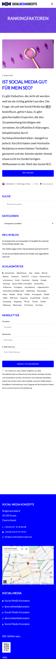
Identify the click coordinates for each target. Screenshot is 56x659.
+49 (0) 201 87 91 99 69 (15, 532)
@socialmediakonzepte (17, 606)
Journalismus (29, 287)
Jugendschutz (43, 287)
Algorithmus (22, 273)
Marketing (30, 291)
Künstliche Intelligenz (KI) (13, 291)
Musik (19, 294)
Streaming (7, 301)
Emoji (17, 280)
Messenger (41, 291)
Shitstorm (14, 298)
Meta (5, 294)
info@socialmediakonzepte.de (18, 537)
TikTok (27, 301)
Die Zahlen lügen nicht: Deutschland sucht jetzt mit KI (25, 249)
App (30, 273)
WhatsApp (17, 305)
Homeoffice (39, 284)
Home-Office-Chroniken (22, 284)
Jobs (4, 657)
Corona (34, 276)
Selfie (5, 298)
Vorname (6, 321)
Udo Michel (10, 184)
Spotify (45, 298)
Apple (37, 273)
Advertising (9, 273)
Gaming (35, 280)
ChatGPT (25, 276)
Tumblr (43, 301)
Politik (27, 294)
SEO (48, 106)
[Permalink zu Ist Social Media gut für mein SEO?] (28, 53)
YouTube (39, 305)
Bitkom (6, 276)
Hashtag (6, 284)
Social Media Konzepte (17, 600)
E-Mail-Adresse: (8, 347)
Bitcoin (45, 273)
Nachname (6, 334)
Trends (35, 301)
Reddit (46, 294)
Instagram (18, 287)
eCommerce (8, 280)
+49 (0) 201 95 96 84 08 (15, 527)
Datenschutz (45, 276)
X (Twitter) (28, 305)
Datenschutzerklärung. (23, 388)
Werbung (7, 305)
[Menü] (52, 4)
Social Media (35, 298)
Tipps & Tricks (25, 184)
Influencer (7, 287)
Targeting (17, 301)
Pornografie (37, 294)
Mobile (12, 294)
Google (43, 280)
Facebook (26, 280)
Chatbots (15, 276)
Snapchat (24, 298)
